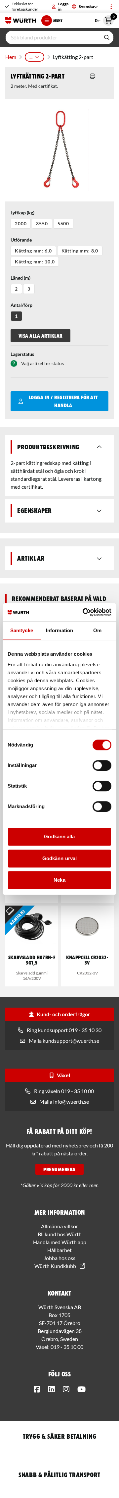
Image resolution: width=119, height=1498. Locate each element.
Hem (10, 57)
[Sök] (106, 37)
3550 (42, 223)
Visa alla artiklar (40, 336)
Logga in (63, 6)
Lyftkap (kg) (22, 212)
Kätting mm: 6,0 (33, 250)
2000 (20, 223)
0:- (104, 19)
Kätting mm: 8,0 (80, 250)
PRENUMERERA (59, 1169)
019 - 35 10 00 (67, 1347)
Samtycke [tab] (21, 630)
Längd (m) (20, 278)
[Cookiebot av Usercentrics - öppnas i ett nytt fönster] (84, 612)
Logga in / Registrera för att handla (63, 401)
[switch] (102, 765)
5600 (63, 223)
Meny (57, 20)
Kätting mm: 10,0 (35, 261)
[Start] (20, 20)
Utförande (21, 240)
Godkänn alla (59, 836)
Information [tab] (59, 630)
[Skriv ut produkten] (92, 76)
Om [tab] (97, 630)
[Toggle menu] (111, 6)
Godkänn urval (59, 858)
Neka (59, 880)
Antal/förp (21, 305)
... (30, 57)
